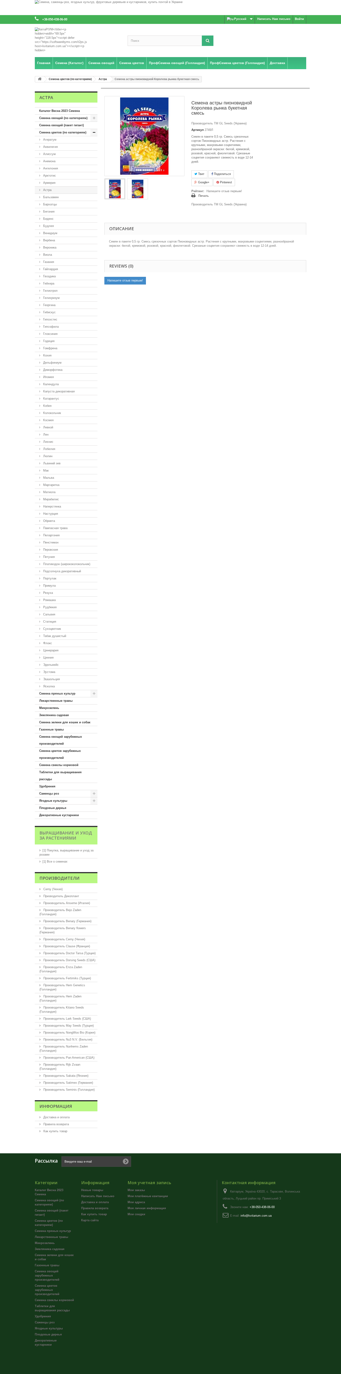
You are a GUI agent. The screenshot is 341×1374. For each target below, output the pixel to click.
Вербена (48, 240)
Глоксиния (50, 334)
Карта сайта (90, 1220)
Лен (45, 434)
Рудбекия (49, 607)
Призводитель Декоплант (60, 896)
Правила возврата (55, 1124)
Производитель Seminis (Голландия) (68, 1089)
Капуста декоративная (58, 391)
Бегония (48, 211)
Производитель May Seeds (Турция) (68, 1025)
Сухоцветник (51, 628)
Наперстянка (51, 506)
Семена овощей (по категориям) (63, 118)
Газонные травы (51, 729)
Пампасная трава (55, 528)
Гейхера (48, 283)
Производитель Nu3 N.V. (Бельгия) (67, 1039)
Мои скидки (136, 1214)
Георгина (48, 305)
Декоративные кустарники (59, 815)
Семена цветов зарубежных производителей (60, 754)
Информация (55, 1106)
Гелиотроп (50, 290)
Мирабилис (50, 499)
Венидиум (49, 233)
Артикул (197, 130)
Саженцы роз (49, 793)
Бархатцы (49, 204)
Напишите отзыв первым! (224, 191)
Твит (200, 174)
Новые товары (92, 1190)
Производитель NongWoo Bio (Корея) (68, 1032)
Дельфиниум (51, 362)
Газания (48, 262)
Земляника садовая (54, 715)
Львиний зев (51, 463)
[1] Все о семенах (55, 861)
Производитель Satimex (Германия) (67, 1082)
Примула (49, 585)
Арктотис (49, 175)
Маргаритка (50, 485)
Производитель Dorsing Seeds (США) (68, 960)
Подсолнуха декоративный (61, 571)
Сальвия (48, 614)
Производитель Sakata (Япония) (65, 1075)
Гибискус (49, 312)
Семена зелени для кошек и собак (64, 722)
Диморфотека (52, 370)
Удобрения (47, 786)
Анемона (48, 161)
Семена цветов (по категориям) (62, 132)
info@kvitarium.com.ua (256, 1215)
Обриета (48, 521)
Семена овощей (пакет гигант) (61, 125)
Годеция (48, 341)
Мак (45, 470)
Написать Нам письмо (273, 19)
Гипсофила (50, 326)
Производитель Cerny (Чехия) (63, 939)
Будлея (48, 226)
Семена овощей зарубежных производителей (60, 740)
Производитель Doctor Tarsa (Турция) (69, 953)
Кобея (46, 405)
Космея (48, 420)
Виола (47, 254)
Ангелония (50, 168)
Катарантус (50, 398)
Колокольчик (51, 413)
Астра (46, 190)
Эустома (48, 672)
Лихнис (47, 441)
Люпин (47, 456)
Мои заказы (136, 1190)
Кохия (46, 355)
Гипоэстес (49, 319)
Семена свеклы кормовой (58, 765)
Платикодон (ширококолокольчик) (66, 564)
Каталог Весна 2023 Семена (59, 111)
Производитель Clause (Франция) (66, 946)
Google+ (203, 182)
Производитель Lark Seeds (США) (66, 1018)
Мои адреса (136, 1202)
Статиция (49, 621)
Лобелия (48, 449)
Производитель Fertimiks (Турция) (66, 978)
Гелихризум (51, 298)
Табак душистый (54, 636)
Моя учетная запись (149, 1182)
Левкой (47, 427)
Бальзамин (50, 197)
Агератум (49, 139)
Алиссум (49, 154)
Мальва (48, 477)
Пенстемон (50, 542)
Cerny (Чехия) (52, 889)
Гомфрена (49, 348)
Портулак (49, 578)
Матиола (48, 492)
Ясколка (48, 686)
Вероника (49, 247)
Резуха (47, 593)
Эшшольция (51, 679)
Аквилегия (50, 147)
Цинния (48, 657)
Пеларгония (51, 535)
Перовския (50, 549)
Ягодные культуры (53, 800)
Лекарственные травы (56, 700)
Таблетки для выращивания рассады (60, 775)
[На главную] (39, 79)
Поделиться (222, 174)
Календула (50, 384)
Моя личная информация (147, 1208)
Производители (59, 878)
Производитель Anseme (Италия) (66, 903)
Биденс (48, 218)
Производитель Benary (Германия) (66, 921)
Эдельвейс (50, 664)
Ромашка (49, 600)
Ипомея (48, 377)
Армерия (48, 182)
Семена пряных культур (57, 693)
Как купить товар (54, 1131)
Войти (299, 19)
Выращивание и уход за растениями (65, 835)
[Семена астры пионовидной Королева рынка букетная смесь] (115, 189)
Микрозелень (49, 708)
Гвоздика (49, 276)
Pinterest (225, 182)
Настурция (50, 513)
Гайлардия (50, 269)
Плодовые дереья (52, 808)
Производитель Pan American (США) (68, 1057)
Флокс (47, 643)
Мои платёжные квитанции (148, 1196)
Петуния (48, 557)
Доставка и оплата (56, 1117)
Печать (203, 195)
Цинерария (50, 650)
